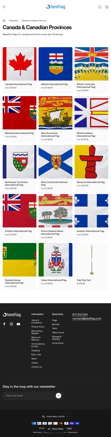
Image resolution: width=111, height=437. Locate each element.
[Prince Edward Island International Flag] (55, 211)
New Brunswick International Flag (50, 134)
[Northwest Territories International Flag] (19, 162)
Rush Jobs (36, 354)
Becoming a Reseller (37, 332)
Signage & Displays (56, 337)
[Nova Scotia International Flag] (55, 162)
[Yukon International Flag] (55, 259)
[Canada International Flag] (19, 64)
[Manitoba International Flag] (19, 113)
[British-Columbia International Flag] (91, 64)
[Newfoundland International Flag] (91, 113)
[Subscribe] (58, 395)
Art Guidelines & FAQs (38, 345)
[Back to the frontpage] (4, 20)
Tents (54, 328)
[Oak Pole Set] (91, 259)
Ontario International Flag (18, 231)
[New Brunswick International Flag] (55, 113)
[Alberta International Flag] (55, 64)
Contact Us (36, 367)
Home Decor (58, 343)
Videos (34, 363)
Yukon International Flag (53, 280)
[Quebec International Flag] (91, 211)
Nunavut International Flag (91, 182)
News (34, 358)
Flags (54, 320)
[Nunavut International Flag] (91, 162)
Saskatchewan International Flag (14, 281)
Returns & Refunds (35, 338)
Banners (56, 324)
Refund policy (37, 432)
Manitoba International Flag (19, 133)
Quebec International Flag (90, 231)
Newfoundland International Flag (86, 134)
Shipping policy (73, 432)
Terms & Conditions (36, 321)
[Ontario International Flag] (19, 211)
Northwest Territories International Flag (16, 183)
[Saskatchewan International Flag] (19, 259)
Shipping (35, 350)
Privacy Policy (37, 327)
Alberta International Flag (54, 84)
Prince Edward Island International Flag (52, 232)
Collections (13, 20)
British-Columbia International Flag (86, 85)
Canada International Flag (18, 84)
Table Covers (58, 332)
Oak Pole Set (84, 280)
